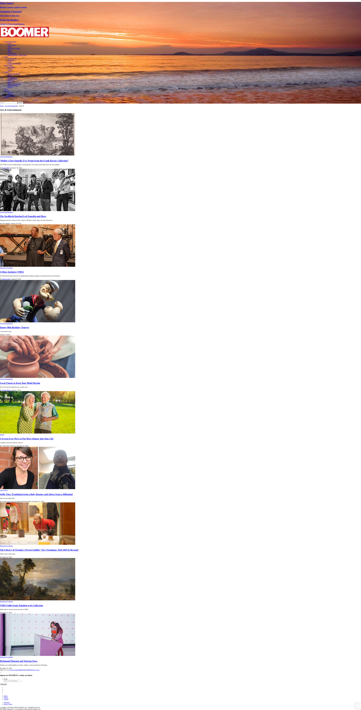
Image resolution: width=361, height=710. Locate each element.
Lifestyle (6, 72)
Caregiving (11, 60)
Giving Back (11, 77)
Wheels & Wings (13, 85)
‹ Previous (16, 670)
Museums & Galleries (14, 48)
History (10, 94)
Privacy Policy (8, 704)
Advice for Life (12, 58)
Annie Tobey (4, 490)
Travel (6, 89)
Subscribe (3, 684)
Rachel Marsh (6, 168)
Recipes (10, 70)
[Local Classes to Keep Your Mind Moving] (37, 377)
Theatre (10, 52)
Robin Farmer (6, 279)
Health (9, 62)
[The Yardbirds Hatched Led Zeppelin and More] (37, 210)
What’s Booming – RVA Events (17, 55)
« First (11, 670)
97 (31, 670)
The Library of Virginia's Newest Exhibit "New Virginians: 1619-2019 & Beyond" (39, 550)
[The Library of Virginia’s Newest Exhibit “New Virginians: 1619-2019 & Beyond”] (37, 544)
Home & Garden (12, 79)
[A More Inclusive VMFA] (37, 266)
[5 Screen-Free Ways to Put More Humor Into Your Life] (37, 433)
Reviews (10, 87)
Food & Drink (8, 65)
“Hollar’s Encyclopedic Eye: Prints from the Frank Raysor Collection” (34, 160)
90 (21, 670)
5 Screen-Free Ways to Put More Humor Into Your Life (26, 438)
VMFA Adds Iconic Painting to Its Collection (21, 605)
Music (9, 50)
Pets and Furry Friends (14, 63)
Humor (10, 47)
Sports (9, 82)
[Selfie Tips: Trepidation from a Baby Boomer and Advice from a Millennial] (37, 488)
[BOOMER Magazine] (24, 37)
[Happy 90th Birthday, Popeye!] (37, 322)
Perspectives (11, 80)
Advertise (6, 702)
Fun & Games (12, 45)
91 (22, 670)
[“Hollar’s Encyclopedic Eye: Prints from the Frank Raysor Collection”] (37, 155)
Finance (10, 75)
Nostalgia (10, 92)
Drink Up (10, 69)
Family (6, 57)
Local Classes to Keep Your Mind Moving (20, 383)
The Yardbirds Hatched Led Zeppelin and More (23, 216)
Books (9, 43)
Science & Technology (14, 84)
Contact (6, 699)
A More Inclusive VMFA (12, 272)
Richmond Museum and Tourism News (18, 661)
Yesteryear (7, 91)
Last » (38, 670)
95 (28, 670)
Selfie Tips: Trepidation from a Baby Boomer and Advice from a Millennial (36, 494)
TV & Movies (12, 53)
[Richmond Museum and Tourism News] (37, 655)
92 (24, 670)
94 (27, 670)
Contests (6, 97)
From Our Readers (9, 96)
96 (30, 670)
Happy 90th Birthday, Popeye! (14, 327)
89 (19, 670)
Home (2, 106)
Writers (6, 697)
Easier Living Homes (14, 74)
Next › (34, 670)
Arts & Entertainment (10, 41)
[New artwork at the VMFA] (37, 600)
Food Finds (11, 67)
